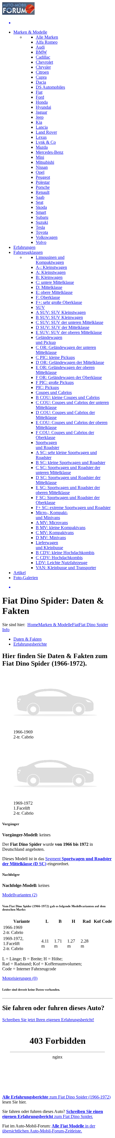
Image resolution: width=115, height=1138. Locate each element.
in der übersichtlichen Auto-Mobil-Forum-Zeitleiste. (48, 1128)
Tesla (40, 227)
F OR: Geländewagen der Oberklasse (69, 377)
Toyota (42, 232)
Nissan (42, 167)
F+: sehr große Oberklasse (59, 302)
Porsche (43, 187)
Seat (39, 202)
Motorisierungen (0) (19, 978)
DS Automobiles (50, 87)
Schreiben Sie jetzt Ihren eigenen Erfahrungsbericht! (48, 1019)
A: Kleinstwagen (51, 272)
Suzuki (42, 222)
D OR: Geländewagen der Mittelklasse (70, 362)
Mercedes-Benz (49, 152)
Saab (40, 197)
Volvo (41, 242)
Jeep (40, 117)
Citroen (42, 72)
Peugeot (43, 177)
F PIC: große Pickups (55, 382)
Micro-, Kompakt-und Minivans (52, 515)
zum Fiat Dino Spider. (52, 1114)
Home (32, 624)
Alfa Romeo (47, 42)
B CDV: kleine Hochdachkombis (65, 552)
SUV (40, 307)
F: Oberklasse (48, 297)
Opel (40, 172)
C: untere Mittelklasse (55, 282)
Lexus (41, 137)
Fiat (39, 92)
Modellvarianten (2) (19, 894)
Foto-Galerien (25, 577)
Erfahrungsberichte (30, 644)
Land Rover (46, 132)
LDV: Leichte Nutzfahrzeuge (61, 562)
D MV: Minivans (51, 537)
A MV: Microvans (52, 522)
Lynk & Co (46, 142)
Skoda (41, 207)
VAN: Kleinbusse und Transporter (66, 567)
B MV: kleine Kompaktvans (60, 527)
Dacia (41, 82)
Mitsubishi (45, 162)
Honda (42, 102)
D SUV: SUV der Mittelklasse (62, 327)
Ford (40, 97)
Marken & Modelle (30, 32)
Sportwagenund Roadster (47, 445)
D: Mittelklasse (49, 287)
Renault (42, 192)
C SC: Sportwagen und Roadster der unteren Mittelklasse (68, 470)
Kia (39, 122)
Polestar (43, 182)
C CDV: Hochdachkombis (59, 557)
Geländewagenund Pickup (49, 340)
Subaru (42, 217)
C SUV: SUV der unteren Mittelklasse (69, 322)
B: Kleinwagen (49, 277)
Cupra (41, 77)
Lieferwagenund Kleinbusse (49, 545)
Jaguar (41, 112)
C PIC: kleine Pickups (55, 357)
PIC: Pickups (47, 387)
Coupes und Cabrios (54, 392)
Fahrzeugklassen (28, 252)
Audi (40, 47)
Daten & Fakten (27, 639)
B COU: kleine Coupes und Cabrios (68, 397)
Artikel (19, 572)
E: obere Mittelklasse (54, 292)
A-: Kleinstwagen (51, 267)
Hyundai (43, 107)
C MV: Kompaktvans (55, 532)
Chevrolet (44, 62)
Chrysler (43, 67)
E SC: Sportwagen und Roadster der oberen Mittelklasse (68, 490)
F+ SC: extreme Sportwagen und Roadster (73, 507)
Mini (40, 157)
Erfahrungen (24, 247)
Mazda (42, 147)
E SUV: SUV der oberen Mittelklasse (69, 332)
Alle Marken (47, 37)
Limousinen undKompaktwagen (50, 260)
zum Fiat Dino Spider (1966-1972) (56, 1097)
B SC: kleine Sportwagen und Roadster (70, 462)
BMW (41, 52)
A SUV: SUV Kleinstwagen (61, 312)
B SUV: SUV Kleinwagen (59, 317)
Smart (41, 212)
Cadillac (43, 57)
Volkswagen (47, 237)
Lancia (42, 127)
